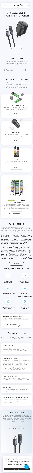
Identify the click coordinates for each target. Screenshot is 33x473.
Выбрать (16, 113)
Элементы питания (16, 105)
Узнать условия (16, 213)
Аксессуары (16, 132)
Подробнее (16, 46)
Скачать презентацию (11, 324)
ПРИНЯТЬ (17, 469)
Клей (16, 159)
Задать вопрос (16, 428)
